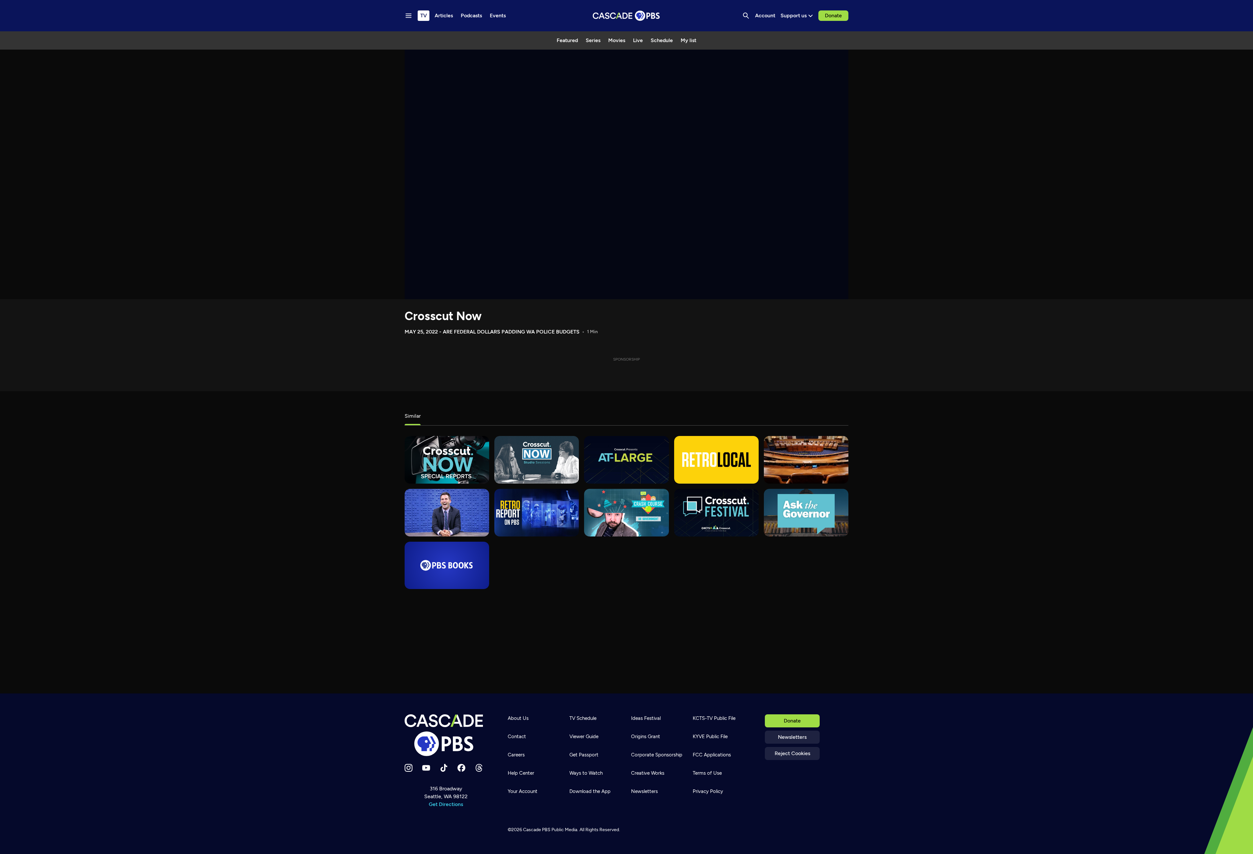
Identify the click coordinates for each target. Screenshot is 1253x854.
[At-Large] (626, 460)
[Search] (746, 16)
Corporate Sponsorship (656, 755)
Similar (413, 416)
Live (638, 40)
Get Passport (583, 755)
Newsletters (792, 737)
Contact (517, 736)
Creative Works (647, 773)
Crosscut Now (443, 316)
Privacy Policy (708, 791)
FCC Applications (712, 755)
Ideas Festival (646, 718)
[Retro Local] (716, 460)
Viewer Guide (583, 736)
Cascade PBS (536, 829)
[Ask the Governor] (806, 512)
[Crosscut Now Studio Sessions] (536, 460)
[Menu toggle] (408, 16)
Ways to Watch (586, 773)
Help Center (521, 773)
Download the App (590, 791)
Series (593, 40)
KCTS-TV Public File (714, 718)
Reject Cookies (792, 753)
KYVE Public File (710, 736)
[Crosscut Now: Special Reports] (447, 460)
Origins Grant (645, 736)
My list (688, 40)
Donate (833, 15)
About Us (518, 718)
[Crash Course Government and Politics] (626, 512)
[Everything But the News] (447, 512)
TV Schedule (582, 718)
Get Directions (446, 804)
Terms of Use (707, 773)
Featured (567, 40)
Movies (616, 40)
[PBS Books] (447, 565)
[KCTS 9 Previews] (806, 460)
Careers (516, 755)
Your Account (522, 791)
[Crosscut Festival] (716, 512)
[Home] (446, 735)
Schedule (662, 40)
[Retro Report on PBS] (536, 512)
